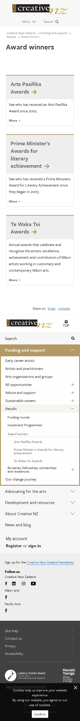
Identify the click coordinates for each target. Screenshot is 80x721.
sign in (34, 546)
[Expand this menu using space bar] (72, 350)
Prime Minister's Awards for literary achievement (39, 451)
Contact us (13, 638)
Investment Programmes (25, 424)
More (13, 120)
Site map (11, 630)
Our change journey (20, 479)
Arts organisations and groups (28, 376)
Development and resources (30, 502)
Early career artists (19, 360)
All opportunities (18, 384)
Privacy (10, 646)
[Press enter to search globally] (73, 338)
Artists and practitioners (24, 368)
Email (52, 308)
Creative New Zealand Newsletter (50, 562)
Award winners (18, 433)
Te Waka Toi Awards (28, 460)
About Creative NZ (21, 513)
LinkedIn (64, 308)
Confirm (40, 714)
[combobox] (33, 338)
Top (66, 325)
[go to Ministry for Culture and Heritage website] (69, 675)
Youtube (33, 584)
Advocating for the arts (25, 491)
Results (11, 408)
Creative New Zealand (21, 33)
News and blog (18, 525)
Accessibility (14, 653)
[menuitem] (40, 415)
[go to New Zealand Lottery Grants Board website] (25, 675)
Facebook (6, 584)
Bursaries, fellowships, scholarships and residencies (32, 469)
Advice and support (20, 392)
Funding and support (25, 350)
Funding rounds (19, 417)
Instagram (23, 584)
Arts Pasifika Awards (28, 441)
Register (14, 546)
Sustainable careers (20, 400)
